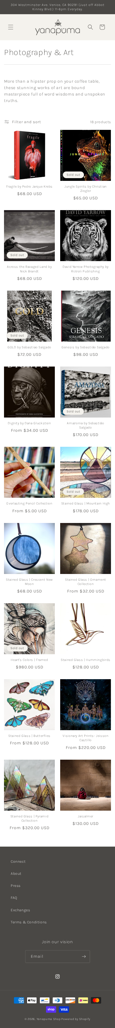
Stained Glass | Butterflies (29, 736)
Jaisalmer (85, 816)
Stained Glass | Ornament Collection (85, 581)
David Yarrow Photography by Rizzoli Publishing (86, 269)
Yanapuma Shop (49, 1019)
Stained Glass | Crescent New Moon (29, 581)
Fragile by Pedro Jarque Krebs (29, 186)
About (16, 873)
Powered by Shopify (75, 1019)
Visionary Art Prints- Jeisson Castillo (85, 738)
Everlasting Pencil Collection (29, 503)
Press (16, 885)
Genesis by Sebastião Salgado (86, 347)
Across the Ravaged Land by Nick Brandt (29, 269)
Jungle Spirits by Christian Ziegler (85, 188)
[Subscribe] (84, 956)
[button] (11, 27)
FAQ (14, 897)
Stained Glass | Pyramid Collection (29, 818)
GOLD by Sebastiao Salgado (29, 347)
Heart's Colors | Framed (29, 660)
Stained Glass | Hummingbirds (85, 660)
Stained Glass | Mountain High (85, 503)
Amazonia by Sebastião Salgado (85, 425)
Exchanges (20, 910)
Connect (18, 861)
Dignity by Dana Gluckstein (29, 423)
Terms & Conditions (29, 922)
